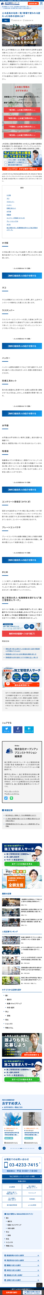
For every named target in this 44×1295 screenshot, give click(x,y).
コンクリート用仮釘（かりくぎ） (16, 218)
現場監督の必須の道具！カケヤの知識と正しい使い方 (22, 657)
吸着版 (9, 215)
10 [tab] (33, 1149)
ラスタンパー (10, 202)
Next (40, 1148)
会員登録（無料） (33, 4)
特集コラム (9, 1028)
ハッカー (9, 205)
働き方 (9, 999)
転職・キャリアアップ (14, 1003)
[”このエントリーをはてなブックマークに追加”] (29, 729)
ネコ (8, 198)
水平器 (9, 211)
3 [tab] (16, 1149)
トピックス (9, 1024)
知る (6, 1020)
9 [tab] (30, 1149)
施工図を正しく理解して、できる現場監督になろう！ (21, 815)
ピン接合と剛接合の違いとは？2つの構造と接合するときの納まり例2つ (23, 820)
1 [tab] (11, 1149)
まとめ (9, 224)
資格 (8, 1015)
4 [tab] (18, 1149)
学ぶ (28, 6)
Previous (4, 1148)
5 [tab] (20, 1149)
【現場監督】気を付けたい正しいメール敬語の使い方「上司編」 (22, 825)
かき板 (9, 195)
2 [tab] (13, 1149)
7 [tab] (25, 1149)
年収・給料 (10, 1007)
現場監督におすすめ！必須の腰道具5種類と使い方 (21, 654)
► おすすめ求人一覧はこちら (12, 1107)
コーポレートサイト (12, 791)
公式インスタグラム (12, 794)
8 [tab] (28, 1149)
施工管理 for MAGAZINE (20, 6)
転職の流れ (22, 1181)
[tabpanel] (12, 1128)
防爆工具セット (11, 208)
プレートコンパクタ (12, 221)
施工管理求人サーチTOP (7, 6)
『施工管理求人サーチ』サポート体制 (22, 1176)
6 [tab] (23, 1149)
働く (6, 995)
